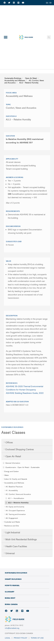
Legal (7, 638)
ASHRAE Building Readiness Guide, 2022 (25, 393)
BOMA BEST (10, 598)
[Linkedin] (14, 3)
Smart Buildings (13, 579)
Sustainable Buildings (16, 573)
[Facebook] (5, 3)
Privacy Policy (20, 638)
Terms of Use (37, 638)
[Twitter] (9, 3)
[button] (6, 37)
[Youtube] (23, 3)
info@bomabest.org (12, 628)
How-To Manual (12, 585)
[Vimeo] (18, 3)
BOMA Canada (11, 604)
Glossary (9, 592)
